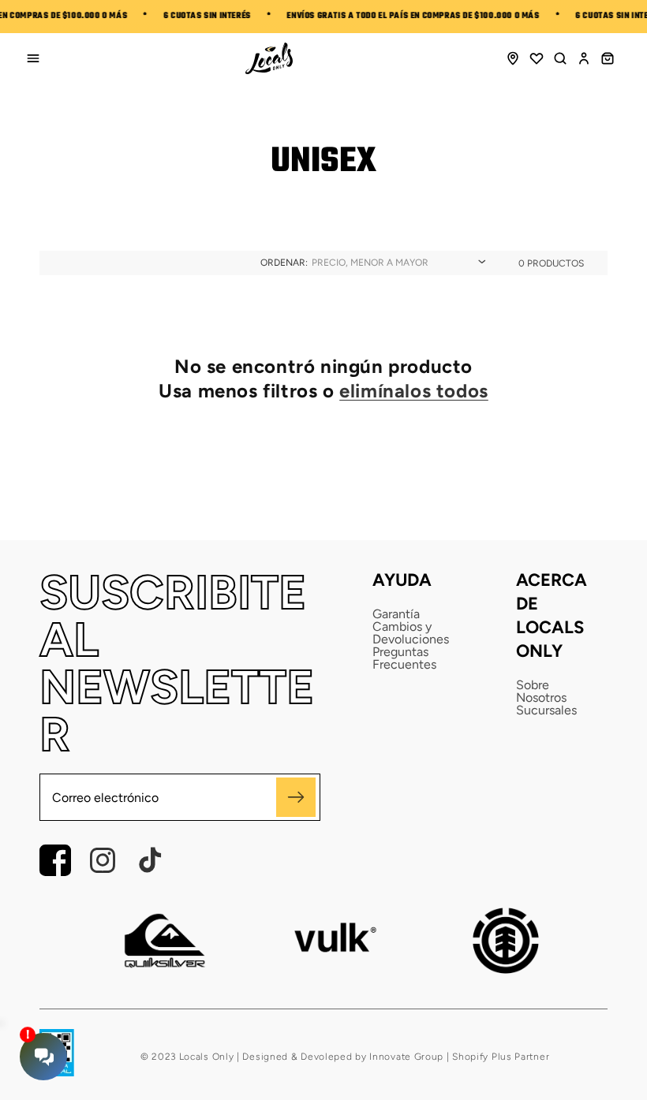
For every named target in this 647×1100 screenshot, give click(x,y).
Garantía (396, 614)
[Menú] (33, 58)
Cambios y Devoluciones (410, 633)
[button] (560, 58)
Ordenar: (284, 262)
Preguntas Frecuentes (404, 658)
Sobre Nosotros (541, 691)
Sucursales (546, 710)
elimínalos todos (413, 390)
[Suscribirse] (296, 797)
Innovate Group (405, 1056)
